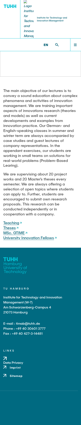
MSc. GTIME (14, 232)
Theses (9, 227)
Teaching (11, 222)
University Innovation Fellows (28, 237)
